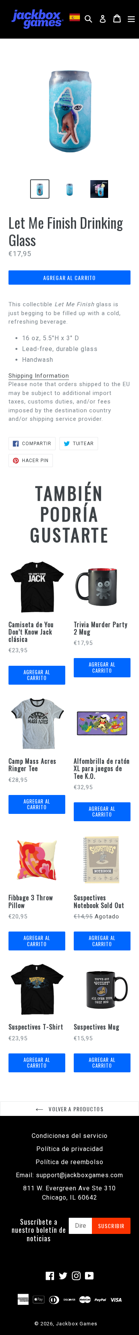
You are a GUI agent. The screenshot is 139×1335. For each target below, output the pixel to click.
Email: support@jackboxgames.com (69, 1175)
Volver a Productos (75, 1109)
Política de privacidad (69, 1149)
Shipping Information (38, 375)
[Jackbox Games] (37, 18)
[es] (76, 17)
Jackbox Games (76, 1324)
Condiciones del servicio (70, 1135)
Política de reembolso (69, 1162)
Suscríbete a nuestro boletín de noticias (39, 1230)
